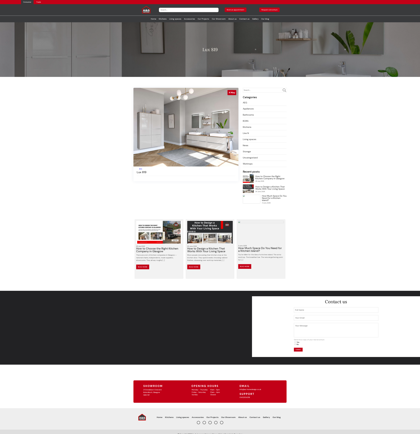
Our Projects (203, 19)
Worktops (248, 163)
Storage (247, 151)
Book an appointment (235, 10)
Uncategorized (250, 157)
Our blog (265, 19)
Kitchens (163, 19)
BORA (245, 121)
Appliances (248, 108)
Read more (142, 267)
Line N (246, 133)
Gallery (255, 19)
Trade (38, 2)
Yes (298, 342)
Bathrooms (248, 114)
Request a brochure (269, 10)
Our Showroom (219, 19)
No (298, 344)
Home (153, 19)
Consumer (27, 2)
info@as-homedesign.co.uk (250, 389)
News (245, 145)
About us (232, 19)
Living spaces (175, 19)
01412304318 (245, 397)
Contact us (244, 19)
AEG (140, 169)
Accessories (189, 19)
